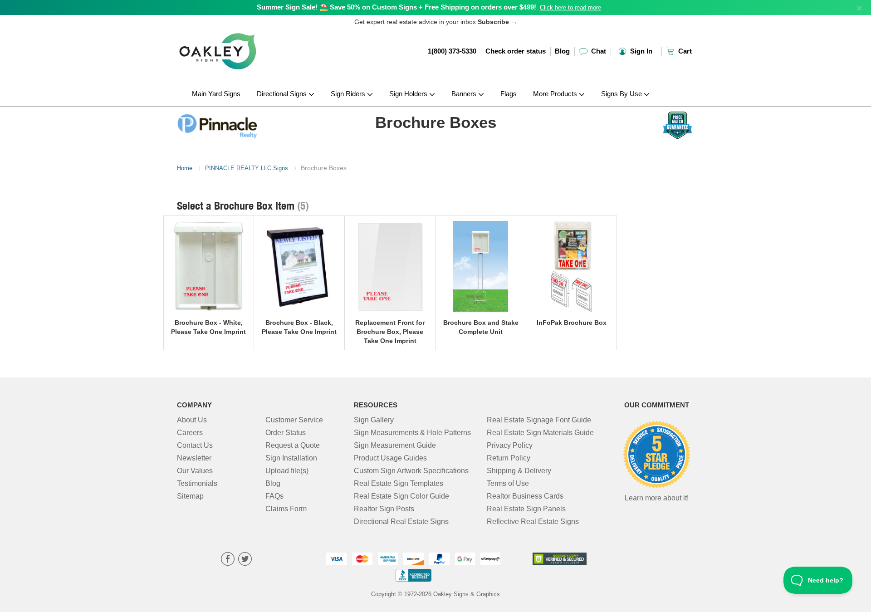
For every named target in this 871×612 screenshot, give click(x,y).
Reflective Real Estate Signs (533, 521)
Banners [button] (464, 94)
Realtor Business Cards (525, 496)
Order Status (285, 432)
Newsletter (194, 458)
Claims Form (286, 509)
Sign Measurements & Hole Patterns (412, 432)
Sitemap (190, 496)
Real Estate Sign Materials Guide (540, 432)
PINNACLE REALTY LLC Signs (246, 168)
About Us (192, 420)
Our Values (195, 471)
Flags (508, 94)
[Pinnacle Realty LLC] (236, 124)
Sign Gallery (374, 420)
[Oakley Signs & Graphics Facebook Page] (227, 560)
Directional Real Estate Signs (401, 521)
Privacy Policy (510, 445)
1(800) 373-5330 (452, 51)
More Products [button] (556, 94)
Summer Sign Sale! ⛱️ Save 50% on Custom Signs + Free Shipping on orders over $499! (396, 7)
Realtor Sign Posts (384, 509)
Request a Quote (292, 445)
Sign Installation (291, 458)
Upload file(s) (286, 471)
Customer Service (294, 420)
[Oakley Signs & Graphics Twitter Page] (245, 560)
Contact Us (195, 445)
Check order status (515, 51)
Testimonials (197, 483)
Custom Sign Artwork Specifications (411, 471)
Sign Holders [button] (409, 94)
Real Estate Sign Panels (526, 509)
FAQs (274, 496)
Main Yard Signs (216, 94)
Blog (562, 51)
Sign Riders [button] (349, 94)
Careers (190, 432)
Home (184, 168)
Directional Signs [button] (282, 94)
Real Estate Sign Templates (398, 483)
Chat (597, 51)
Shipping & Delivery (519, 471)
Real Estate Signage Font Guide (539, 420)
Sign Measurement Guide (395, 445)
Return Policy (508, 458)
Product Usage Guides (390, 458)
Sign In (640, 51)
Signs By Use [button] (622, 94)
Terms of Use (508, 483)
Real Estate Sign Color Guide (401, 496)
